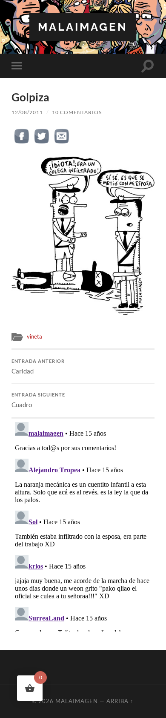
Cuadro (38, 400)
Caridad (38, 367)
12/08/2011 (27, 112)
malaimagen (83, 26)
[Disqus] (82, 525)
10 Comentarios (77, 112)
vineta (34, 336)
